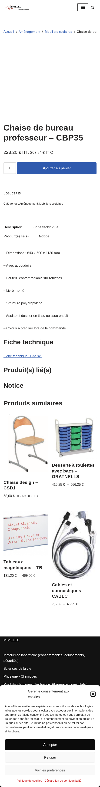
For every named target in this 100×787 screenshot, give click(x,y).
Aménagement (29, 31)
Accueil (8, 31)
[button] (93, 694)
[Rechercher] (92, 7)
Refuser (50, 757)
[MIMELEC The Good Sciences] (17, 7)
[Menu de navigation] (82, 7)
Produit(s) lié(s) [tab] (16, 236)
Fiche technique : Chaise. (22, 356)
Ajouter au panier (57, 168)
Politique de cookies (29, 780)
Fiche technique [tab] (45, 227)
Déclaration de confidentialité (62, 780)
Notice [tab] (44, 236)
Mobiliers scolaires (58, 31)
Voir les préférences (50, 770)
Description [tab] (12, 227)
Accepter (50, 745)
